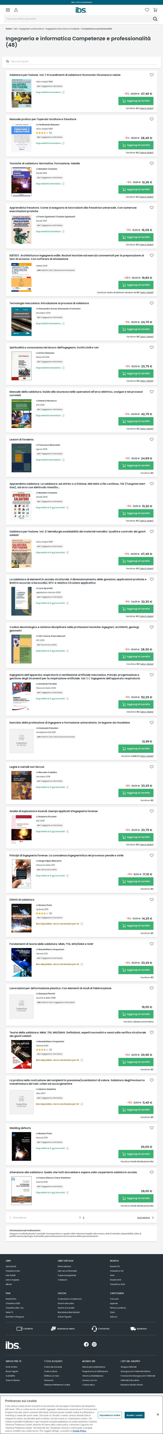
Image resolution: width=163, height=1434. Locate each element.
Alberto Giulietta (47, 1089)
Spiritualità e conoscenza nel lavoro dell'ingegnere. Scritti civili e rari (54, 347)
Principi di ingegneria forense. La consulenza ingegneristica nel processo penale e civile (67, 855)
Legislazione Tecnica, (45, 592)
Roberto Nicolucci (47, 400)
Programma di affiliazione (95, 1371)
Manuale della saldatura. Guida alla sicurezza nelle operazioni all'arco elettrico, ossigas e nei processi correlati (76, 393)
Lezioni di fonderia (21, 439)
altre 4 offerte (146, 244)
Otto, (38, 1093)
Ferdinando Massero (48, 124)
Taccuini (114, 1299)
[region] (81, 1415)
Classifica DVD (13, 1303)
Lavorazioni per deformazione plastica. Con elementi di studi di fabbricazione (60, 988)
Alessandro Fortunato (69, 308)
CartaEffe (10, 1375)
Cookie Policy (79, 1430)
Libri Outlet (10, 1275)
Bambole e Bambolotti (69, 1312)
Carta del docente (53, 1367)
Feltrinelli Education (130, 1380)
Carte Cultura (50, 1371)
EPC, (38, 404)
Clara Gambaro (62, 1177)
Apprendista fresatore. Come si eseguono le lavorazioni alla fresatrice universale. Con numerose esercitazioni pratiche (73, 209)
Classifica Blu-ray (15, 1307)
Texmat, (39, 953)
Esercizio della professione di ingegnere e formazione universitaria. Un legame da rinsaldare (70, 722)
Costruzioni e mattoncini (70, 1299)
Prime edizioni (64, 1266)
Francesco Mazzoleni (49, 445)
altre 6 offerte (146, 108)
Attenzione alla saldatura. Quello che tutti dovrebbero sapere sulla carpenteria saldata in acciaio (73, 1172)
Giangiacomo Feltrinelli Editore (135, 1371)
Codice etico (88, 1384)
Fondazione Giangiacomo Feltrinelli (138, 1375)
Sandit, (39, 173)
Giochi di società (66, 1307)
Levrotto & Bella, (43, 997)
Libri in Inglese (12, 1279)
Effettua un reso (51, 1375)
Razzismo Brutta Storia (132, 1384)
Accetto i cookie (135, 1414)
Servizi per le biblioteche (93, 1367)
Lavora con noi (89, 1380)
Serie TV (9, 1312)
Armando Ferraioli (47, 683)
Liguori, (39, 449)
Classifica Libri (13, 1271)
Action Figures (64, 1316)
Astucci (113, 1316)
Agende (114, 1303)
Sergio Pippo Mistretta (49, 861)
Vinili (112, 1275)
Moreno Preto (45, 905)
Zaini (112, 1312)
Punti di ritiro (11, 1367)
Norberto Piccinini (47, 816)
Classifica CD (116, 1271)
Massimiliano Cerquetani (51, 949)
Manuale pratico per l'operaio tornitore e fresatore (43, 119)
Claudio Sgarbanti (65, 216)
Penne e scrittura (118, 1307)
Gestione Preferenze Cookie (57, 1384)
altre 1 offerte (147, 292)
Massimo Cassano (47, 169)
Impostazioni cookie (110, 1414)
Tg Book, (40, 909)
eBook (9, 1284)
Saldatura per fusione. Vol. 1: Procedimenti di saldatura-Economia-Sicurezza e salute (65, 75)
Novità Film (11, 1299)
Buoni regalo (12, 1371)
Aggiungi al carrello (138, 100)
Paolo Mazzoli (58, 636)
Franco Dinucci (45, 1177)
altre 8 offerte (146, 152)
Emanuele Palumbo (48, 728)
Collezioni (62, 1279)
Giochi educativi (66, 1303)
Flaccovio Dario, (43, 688)
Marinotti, (40, 357)
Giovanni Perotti (46, 993)
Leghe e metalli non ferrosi (27, 767)
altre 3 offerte (146, 568)
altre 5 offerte (146, 616)
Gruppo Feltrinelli (129, 1367)
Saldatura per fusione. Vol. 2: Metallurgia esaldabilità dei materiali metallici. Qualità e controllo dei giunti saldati (77, 533)
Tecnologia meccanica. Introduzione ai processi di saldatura (49, 303)
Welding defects (20, 1128)
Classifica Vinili (117, 1284)
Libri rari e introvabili (67, 1271)
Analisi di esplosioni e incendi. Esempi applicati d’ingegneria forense (54, 811)
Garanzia (48, 1380)
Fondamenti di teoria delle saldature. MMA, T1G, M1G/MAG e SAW (51, 944)
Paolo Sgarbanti (46, 216)
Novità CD (115, 1266)
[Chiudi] (157, 1414)
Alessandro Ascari (47, 308)
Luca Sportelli (45, 588)
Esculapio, (40, 312)
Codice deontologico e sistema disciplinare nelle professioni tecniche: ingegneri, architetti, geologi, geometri (74, 628)
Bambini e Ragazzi (15, 1316)
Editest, (39, 265)
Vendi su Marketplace (92, 1375)
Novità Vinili (115, 1279)
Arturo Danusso (46, 353)
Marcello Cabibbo (47, 772)
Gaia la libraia (13, 1380)
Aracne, (39, 1137)
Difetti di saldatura (22, 900)
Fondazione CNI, (43, 732)
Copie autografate (67, 1275)
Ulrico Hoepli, (42, 81)
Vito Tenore (44, 636)
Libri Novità (11, 1266)
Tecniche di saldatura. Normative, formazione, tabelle (45, 163)
